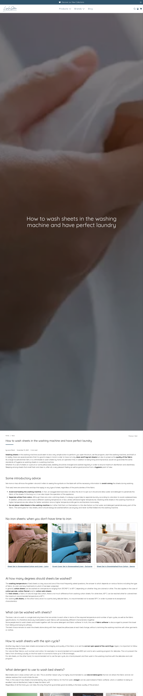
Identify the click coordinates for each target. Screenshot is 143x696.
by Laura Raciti (10, 450)
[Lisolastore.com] (9, 8)
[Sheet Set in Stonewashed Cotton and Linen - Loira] (28, 543)
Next (136, 436)
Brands (78, 8)
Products (63, 8)
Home (7, 435)
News (13, 435)
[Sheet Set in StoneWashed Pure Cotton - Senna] (116, 543)
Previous (131, 436)
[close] (141, 2)
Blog (90, 8)
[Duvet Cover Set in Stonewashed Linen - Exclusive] (71, 562)
